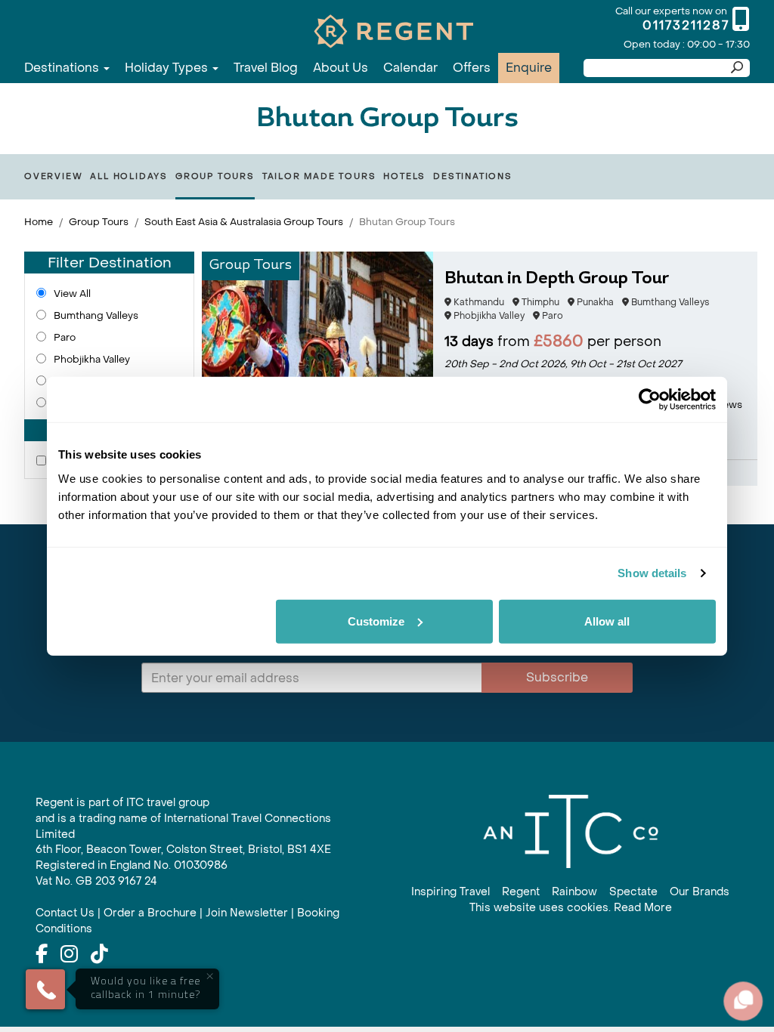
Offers (472, 68)
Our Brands (699, 892)
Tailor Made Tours (319, 176)
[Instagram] (69, 955)
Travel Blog (266, 68)
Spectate (633, 892)
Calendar (410, 68)
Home (38, 221)
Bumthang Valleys (96, 315)
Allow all (607, 620)
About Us (340, 68)
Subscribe (557, 677)
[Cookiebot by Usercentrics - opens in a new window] (650, 399)
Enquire (529, 68)
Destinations (63, 68)
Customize (376, 620)
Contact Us (65, 913)
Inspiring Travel (450, 892)
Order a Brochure (150, 913)
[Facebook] (42, 955)
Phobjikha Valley (92, 359)
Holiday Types (168, 68)
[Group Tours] (317, 367)
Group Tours (215, 176)
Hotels (404, 176)
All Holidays (129, 176)
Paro (65, 337)
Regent (521, 892)
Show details (652, 573)
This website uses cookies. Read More (570, 908)
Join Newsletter (247, 913)
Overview (53, 176)
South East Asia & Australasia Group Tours (243, 221)
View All (72, 293)
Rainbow (574, 892)
